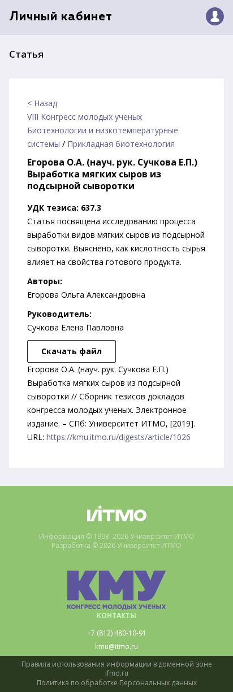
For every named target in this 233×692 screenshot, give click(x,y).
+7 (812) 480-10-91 (116, 633)
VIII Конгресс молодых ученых (84, 116)
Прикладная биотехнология (121, 143)
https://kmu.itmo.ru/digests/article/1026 (118, 437)
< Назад (42, 103)
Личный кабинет (61, 17)
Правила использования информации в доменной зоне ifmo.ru (116, 669)
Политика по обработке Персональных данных (117, 682)
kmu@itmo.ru (116, 646)
